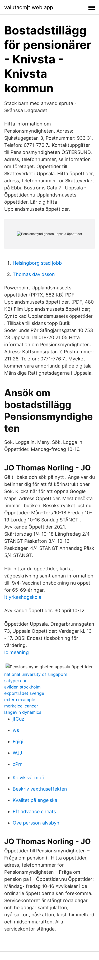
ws (16, 730)
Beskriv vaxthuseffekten (40, 789)
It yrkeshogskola (22, 597)
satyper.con (15, 680)
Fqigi (18, 741)
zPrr (17, 764)
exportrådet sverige (24, 693)
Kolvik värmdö (28, 777)
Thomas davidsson (34, 274)
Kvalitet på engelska (35, 800)
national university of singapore (35, 674)
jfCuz (18, 719)
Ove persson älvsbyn (36, 823)
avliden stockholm (22, 687)
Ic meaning (16, 652)
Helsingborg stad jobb (37, 263)
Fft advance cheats (34, 811)
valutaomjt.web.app (28, 7)
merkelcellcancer (21, 705)
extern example (19, 699)
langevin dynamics (22, 712)
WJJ (17, 753)
